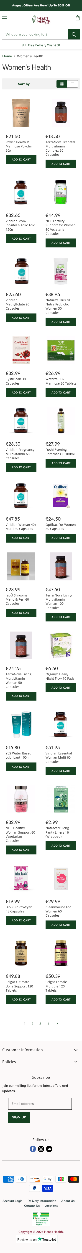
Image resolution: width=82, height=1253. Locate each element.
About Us (67, 1201)
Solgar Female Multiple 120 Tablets (56, 986)
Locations (51, 1205)
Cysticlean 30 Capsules (16, 381)
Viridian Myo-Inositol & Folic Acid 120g (20, 225)
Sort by (24, 84)
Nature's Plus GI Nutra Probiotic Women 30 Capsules (58, 306)
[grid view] (61, 84)
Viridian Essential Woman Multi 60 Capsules (59, 757)
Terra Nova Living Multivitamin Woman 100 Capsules (59, 601)
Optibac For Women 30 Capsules (61, 526)
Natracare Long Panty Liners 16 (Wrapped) (57, 832)
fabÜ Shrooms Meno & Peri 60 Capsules (17, 599)
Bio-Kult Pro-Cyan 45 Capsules (19, 909)
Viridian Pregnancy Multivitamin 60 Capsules (20, 453)
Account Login (13, 1201)
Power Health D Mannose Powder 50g (19, 146)
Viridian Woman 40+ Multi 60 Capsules (21, 526)
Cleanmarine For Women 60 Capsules (58, 911)
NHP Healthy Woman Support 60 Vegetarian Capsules (20, 834)
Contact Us (32, 1205)
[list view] (72, 84)
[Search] (74, 34)
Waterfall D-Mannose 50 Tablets (61, 381)
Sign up (19, 1117)
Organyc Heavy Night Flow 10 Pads (60, 676)
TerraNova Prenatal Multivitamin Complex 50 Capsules (60, 148)
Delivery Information (42, 1201)
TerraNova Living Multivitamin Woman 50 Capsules (18, 680)
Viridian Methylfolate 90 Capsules (17, 304)
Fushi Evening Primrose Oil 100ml (60, 451)
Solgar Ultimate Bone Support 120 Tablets (19, 986)
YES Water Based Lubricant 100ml (18, 755)
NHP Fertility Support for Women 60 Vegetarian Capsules (61, 227)
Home (7, 56)
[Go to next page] (56, 1024)
